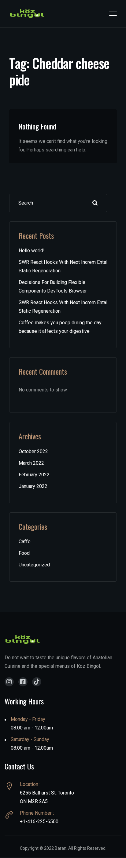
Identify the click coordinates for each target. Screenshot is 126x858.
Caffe (25, 541)
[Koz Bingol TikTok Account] (36, 681)
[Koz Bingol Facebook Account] (23, 681)
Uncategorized (34, 565)
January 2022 (33, 486)
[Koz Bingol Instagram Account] (9, 681)
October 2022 (33, 451)
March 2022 (31, 463)
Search (95, 203)
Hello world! (32, 250)
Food (24, 553)
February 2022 (34, 475)
